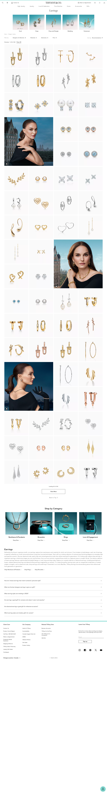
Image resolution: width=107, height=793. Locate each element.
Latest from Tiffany (84, 624)
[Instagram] (80, 650)
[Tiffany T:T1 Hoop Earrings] (91, 301)
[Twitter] (96, 650)
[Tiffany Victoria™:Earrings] (91, 178)
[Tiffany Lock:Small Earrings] (16, 80)
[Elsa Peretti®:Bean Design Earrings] (41, 448)
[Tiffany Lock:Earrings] (41, 325)
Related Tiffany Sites (48, 624)
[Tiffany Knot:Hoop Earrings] (16, 349)
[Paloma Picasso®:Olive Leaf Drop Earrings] (66, 301)
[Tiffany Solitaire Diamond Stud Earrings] (91, 105)
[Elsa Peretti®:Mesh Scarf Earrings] (16, 472)
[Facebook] (85, 650)
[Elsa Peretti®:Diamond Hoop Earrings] (91, 349)
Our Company (26, 624)
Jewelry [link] (32, 6)
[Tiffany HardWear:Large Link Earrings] (16, 56)
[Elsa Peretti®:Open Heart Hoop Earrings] (66, 227)
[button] (2, 2)
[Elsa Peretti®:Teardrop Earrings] (91, 203)
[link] (7, 2)
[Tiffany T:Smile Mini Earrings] (91, 56)
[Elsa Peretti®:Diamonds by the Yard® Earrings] (66, 129)
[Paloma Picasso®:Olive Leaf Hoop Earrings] (66, 423)
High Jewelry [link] (21, 6)
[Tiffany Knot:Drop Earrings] (91, 325)
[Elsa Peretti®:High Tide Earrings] (91, 374)
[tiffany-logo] (53, 3)
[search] (2, 2)
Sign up (85, 641)
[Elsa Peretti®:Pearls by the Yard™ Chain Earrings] (91, 227)
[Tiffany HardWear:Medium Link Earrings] (41, 349)
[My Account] (95, 2)
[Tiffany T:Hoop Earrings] (66, 56)
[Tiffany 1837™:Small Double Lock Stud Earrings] (66, 203)
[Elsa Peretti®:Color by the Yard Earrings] (16, 301)
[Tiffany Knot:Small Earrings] (91, 80)
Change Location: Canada (11, 658)
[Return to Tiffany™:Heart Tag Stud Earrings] (41, 203)
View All (18, 42)
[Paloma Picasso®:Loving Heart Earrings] (16, 276)
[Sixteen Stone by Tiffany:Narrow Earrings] (16, 105)
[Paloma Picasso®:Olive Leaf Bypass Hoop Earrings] (41, 472)
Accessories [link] (78, 6)
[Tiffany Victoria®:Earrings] (66, 178)
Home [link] (68, 6)
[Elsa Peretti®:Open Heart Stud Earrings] (41, 227)
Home (5, 34)
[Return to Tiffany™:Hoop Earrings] (16, 203)
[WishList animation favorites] (99, 3)
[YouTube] (101, 650)
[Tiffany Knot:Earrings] (66, 80)
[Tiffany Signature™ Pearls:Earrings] (66, 105)
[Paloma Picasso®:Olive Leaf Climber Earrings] (16, 178)
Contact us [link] (16, 2)
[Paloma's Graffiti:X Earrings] (41, 252)
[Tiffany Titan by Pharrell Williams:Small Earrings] (91, 399)
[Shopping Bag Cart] (104, 3)
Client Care (6, 624)
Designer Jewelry (12, 34)
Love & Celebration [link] (44, 6)
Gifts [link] (88, 6)
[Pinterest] (90, 650)
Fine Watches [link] (58, 6)
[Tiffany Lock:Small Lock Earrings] (66, 325)
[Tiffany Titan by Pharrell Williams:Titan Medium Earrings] (16, 423)
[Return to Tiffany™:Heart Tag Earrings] (91, 423)
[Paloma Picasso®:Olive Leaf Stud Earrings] (41, 178)
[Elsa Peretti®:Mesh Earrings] (91, 448)
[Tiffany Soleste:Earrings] (66, 154)
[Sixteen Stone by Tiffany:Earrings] (41, 105)
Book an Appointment (85, 2)
